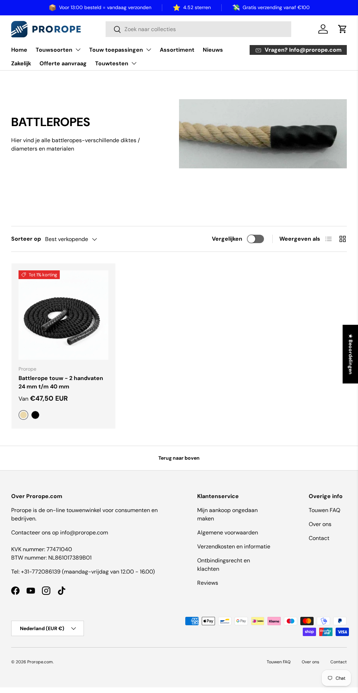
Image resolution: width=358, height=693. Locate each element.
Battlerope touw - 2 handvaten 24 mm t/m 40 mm (61, 382)
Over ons (320, 524)
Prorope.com (40, 662)
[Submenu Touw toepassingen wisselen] (148, 49)
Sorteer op (26, 238)
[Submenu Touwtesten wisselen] (134, 63)
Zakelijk (21, 63)
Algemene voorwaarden (227, 532)
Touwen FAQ (324, 510)
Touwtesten (111, 63)
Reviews (207, 582)
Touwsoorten (54, 49)
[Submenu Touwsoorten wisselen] (78, 49)
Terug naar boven (179, 458)
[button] (342, 29)
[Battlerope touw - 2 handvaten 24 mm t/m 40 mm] (63, 315)
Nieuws (213, 49)
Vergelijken (227, 238)
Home (19, 49)
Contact (319, 538)
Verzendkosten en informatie (233, 546)
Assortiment (177, 49)
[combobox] (198, 29)
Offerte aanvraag (63, 63)
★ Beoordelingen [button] (351, 354)
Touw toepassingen (116, 49)
